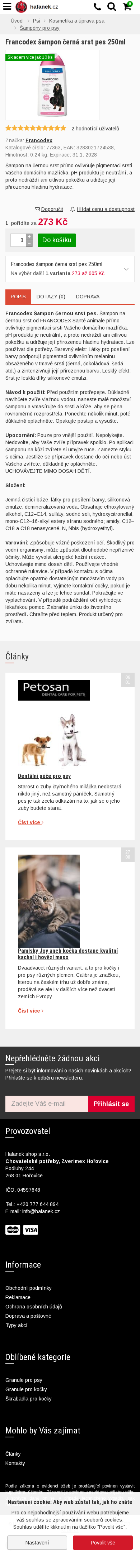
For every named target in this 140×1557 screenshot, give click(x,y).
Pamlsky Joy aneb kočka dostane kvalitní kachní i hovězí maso (68, 954)
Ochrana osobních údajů (33, 1306)
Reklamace (18, 1297)
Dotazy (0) (51, 296)
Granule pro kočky (26, 1389)
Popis (18, 296)
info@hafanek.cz (41, 1211)
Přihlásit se (111, 1103)
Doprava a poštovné (28, 1316)
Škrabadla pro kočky (28, 1399)
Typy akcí (16, 1325)
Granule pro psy (23, 1380)
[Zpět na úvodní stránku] (38, 6)
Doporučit (52, 209)
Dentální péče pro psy (44, 776)
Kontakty (15, 1463)
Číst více (30, 822)
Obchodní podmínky (28, 1288)
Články (13, 1454)
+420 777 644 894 (38, 1204)
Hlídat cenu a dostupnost (106, 209)
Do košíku (56, 240)
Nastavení (37, 1543)
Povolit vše (103, 1543)
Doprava (87, 296)
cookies (113, 1520)
